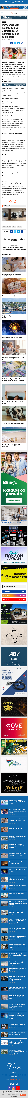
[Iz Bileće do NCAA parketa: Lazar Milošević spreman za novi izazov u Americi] (4, 811)
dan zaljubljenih (7, 226)
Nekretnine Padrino (19, 1)
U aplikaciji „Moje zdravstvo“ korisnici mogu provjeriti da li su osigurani (17, 846)
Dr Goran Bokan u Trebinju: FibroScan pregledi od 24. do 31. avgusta (17, 801)
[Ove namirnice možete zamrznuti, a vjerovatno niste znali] (4, 970)
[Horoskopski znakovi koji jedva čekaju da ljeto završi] (4, 963)
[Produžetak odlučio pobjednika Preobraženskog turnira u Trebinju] (4, 955)
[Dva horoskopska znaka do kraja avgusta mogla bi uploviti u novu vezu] (4, 820)
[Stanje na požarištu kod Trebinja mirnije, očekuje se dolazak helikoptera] (4, 1006)
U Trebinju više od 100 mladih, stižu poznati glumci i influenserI (17, 854)
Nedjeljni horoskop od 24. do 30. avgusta (12, 337)
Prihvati (23, 1094)
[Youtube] (18, 1088)
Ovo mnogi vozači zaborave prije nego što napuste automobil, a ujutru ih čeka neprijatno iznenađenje (17, 979)
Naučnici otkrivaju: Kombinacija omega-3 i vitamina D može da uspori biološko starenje (14, 248)
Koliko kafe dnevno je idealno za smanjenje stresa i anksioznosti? (17, 1025)
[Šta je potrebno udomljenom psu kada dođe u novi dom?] (4, 938)
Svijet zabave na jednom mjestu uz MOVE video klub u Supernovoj (17, 987)
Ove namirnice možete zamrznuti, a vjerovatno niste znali (17, 969)
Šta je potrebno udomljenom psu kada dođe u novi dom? (13, 424)
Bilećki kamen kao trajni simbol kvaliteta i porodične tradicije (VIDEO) (16, 996)
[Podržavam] (10, 202)
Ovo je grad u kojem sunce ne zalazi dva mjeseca (12, 316)
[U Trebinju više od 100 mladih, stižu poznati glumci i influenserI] (4, 855)
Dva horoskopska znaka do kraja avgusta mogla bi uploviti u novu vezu (12, 275)
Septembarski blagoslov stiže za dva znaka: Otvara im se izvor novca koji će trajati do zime (13, 380)
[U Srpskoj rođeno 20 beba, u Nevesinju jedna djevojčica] (4, 912)
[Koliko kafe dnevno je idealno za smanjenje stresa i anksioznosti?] (4, 1026)
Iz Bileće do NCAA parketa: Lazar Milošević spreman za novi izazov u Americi (17, 811)
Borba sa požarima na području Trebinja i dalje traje (16, 862)
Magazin (4, 22)
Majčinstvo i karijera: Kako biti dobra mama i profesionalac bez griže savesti (13, 358)
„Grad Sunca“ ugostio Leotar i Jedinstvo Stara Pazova (14, 240)
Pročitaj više (14, 1096)
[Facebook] (9, 1088)
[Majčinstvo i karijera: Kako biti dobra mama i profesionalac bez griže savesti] (4, 879)
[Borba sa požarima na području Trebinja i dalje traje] (4, 863)
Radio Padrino (9, 1)
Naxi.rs (7, 198)
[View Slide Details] (14, 17)
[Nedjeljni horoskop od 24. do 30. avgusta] (4, 871)
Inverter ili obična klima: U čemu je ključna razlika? (13, 402)
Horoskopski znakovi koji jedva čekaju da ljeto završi (12, 445)
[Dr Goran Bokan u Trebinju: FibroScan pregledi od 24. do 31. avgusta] (4, 802)
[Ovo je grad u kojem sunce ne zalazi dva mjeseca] (4, 838)
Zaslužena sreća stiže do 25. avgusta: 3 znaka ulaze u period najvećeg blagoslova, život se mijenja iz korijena (18, 1016)
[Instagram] (13, 1088)
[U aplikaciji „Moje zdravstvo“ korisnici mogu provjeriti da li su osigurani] (4, 846)
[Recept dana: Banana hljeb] (4, 829)
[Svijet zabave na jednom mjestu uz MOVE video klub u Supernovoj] (4, 989)
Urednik (5, 39)
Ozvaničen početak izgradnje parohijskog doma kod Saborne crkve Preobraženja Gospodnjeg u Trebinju (18, 1051)
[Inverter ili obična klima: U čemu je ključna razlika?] (4, 930)
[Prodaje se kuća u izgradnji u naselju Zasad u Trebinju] (4, 895)
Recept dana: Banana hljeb (9, 296)
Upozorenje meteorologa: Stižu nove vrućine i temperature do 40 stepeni (17, 946)
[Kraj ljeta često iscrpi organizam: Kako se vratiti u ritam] (4, 1034)
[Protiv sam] (15, 202)
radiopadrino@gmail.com (16, 1079)
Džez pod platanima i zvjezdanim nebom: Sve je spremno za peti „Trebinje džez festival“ (17, 1042)
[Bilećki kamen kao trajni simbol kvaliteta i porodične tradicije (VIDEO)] (4, 997)
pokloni (19, 226)
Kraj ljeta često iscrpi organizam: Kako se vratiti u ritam (17, 1033)
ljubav (14, 226)
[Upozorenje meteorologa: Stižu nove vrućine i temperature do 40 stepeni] (4, 946)
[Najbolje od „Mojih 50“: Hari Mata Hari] (4, 887)
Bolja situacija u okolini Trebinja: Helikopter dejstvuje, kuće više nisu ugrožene (18, 903)
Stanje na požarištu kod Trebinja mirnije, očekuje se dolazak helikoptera (17, 1006)
